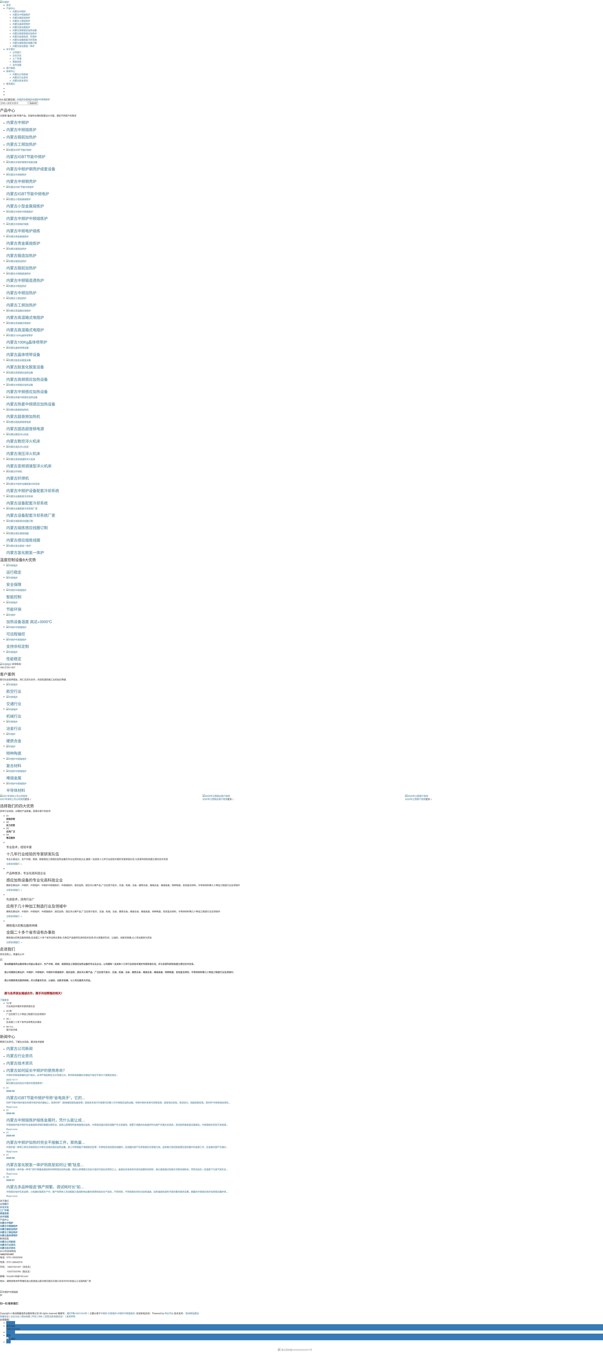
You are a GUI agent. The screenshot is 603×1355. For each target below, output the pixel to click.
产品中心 (10, 8)
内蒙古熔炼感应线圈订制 (25, 42)
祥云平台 (169, 1313)
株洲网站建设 (192, 1313)
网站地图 (25, 1316)
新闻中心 (10, 71)
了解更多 (4, 999)
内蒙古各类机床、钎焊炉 (25, 36)
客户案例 (10, 67)
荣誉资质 (17, 61)
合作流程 (17, 64)
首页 (8, 5)
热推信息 (4, 1316)
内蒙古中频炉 (19, 11)
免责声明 (70, 1316)
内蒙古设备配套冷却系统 (25, 39)
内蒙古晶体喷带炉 (21, 23)
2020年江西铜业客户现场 (12, 799)
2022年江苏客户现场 (415, 799)
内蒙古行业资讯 (20, 77)
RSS (34, 1316)
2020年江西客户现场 (213, 799)
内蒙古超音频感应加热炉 (25, 33)
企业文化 (17, 55)
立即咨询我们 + (14, 863)
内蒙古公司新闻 (20, 74)
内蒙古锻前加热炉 (21, 17)
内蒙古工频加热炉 (21, 20)
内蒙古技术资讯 (20, 80)
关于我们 (10, 49)
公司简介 (17, 52)
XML (40, 1316)
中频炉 (20, 99)
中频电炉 (28, 99)
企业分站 (15, 1316)
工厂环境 (17, 58)
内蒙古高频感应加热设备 (25, 30)
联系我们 (10, 83)
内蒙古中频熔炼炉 (21, 14)
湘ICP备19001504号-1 (78, 1313)
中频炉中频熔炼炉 (41, 99)
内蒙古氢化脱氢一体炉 (24, 45)
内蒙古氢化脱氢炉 (21, 27)
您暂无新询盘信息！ (55, 1316)
